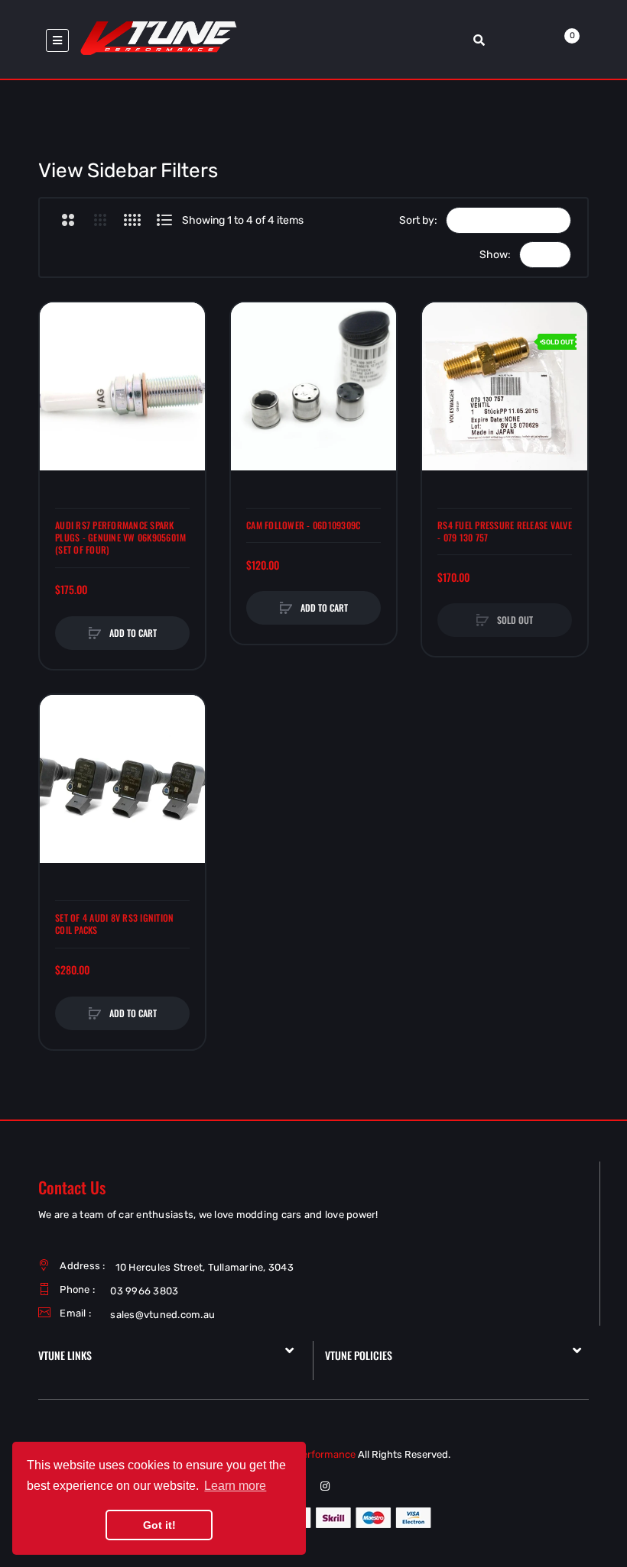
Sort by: (418, 220)
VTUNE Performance (308, 1454)
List (164, 220)
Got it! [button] (159, 1525)
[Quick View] (58, 379)
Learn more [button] (235, 1485)
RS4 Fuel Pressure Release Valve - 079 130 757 (504, 531)
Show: (495, 254)
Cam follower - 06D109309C (303, 525)
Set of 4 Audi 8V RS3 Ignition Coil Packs (114, 924)
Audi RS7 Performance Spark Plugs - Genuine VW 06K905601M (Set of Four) (120, 537)
